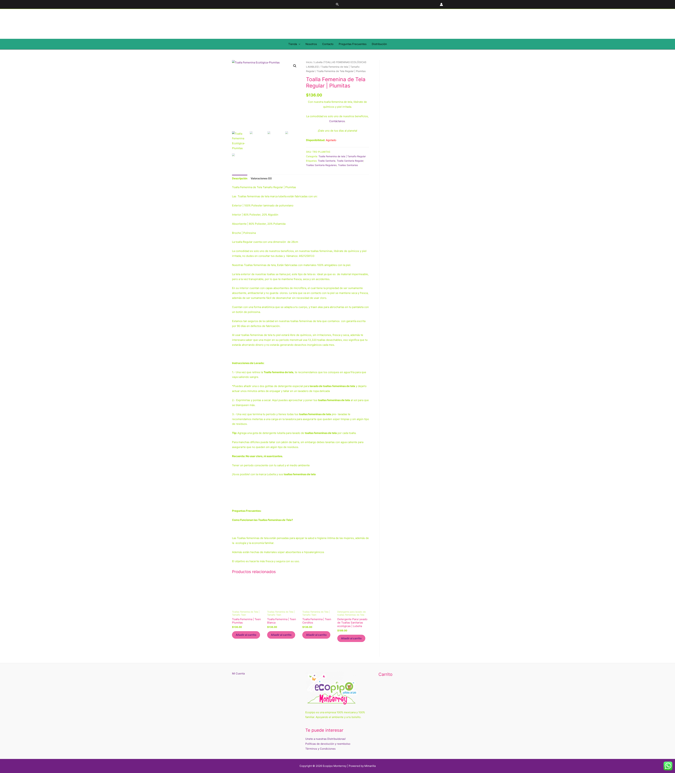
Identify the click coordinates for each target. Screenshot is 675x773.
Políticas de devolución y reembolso (327, 743)
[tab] (239, 178)
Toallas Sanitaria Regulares (321, 165)
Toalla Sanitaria (326, 160)
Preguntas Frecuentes (353, 44)
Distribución (379, 44)
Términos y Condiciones (320, 748)
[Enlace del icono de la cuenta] (441, 4)
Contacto (327, 44)
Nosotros (311, 44)
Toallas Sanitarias (348, 165)
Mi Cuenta (238, 673)
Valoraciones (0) (261, 178)
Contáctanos (337, 121)
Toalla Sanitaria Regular (350, 160)
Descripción (239, 178)
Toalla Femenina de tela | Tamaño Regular (342, 156)
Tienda (292, 44)
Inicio (309, 62)
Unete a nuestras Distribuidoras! (325, 738)
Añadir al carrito (246, 634)
